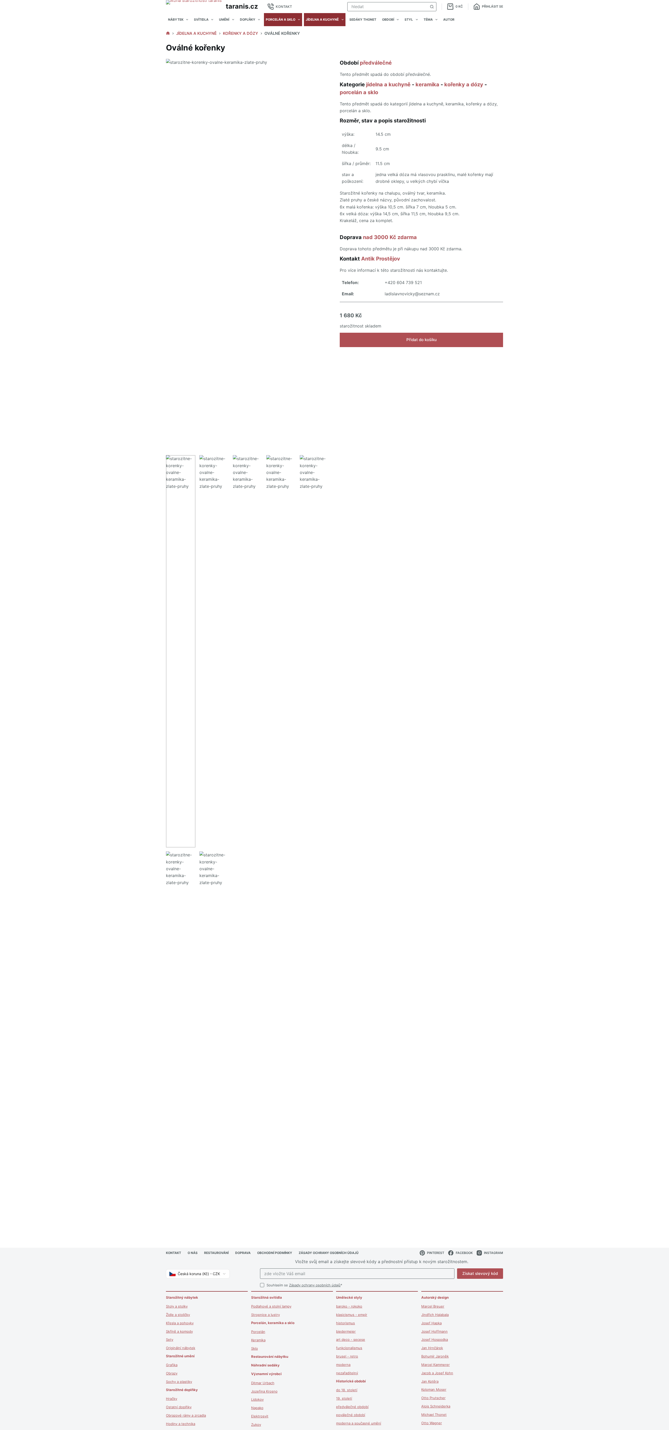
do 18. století (346, 1390)
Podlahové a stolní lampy (271, 1306)
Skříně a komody (179, 1331)
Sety (169, 1339)
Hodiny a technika (180, 1424)
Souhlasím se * (304, 1285)
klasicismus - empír (351, 1315)
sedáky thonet (362, 19)
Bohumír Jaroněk (435, 1356)
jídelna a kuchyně (322, 19)
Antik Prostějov (380, 259)
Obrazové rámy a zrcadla (186, 1415)
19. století (344, 1398)
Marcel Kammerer (435, 1365)
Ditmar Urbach (262, 1383)
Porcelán (258, 1332)
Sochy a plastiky (179, 1382)
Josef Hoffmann (434, 1331)
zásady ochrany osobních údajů (329, 1253)
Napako (257, 1408)
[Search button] (432, 6)
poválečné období (350, 1415)
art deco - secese (350, 1339)
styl (409, 19)
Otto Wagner (431, 1423)
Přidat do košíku (421, 339)
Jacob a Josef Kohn (437, 1373)
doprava (243, 1253)
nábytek (175, 19)
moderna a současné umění (358, 1423)
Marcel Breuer (432, 1306)
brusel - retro (347, 1356)
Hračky (171, 1399)
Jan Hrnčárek (432, 1348)
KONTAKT (284, 6)
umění (224, 19)
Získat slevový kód (480, 1273)
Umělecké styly (349, 1297)
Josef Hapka (431, 1323)
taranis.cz (242, 6)
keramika (427, 84)
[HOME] (168, 33)
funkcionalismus (349, 1348)
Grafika (171, 1365)
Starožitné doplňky (182, 1390)
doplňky (247, 19)
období (388, 19)
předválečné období (352, 1407)
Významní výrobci (266, 1374)
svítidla (201, 19)
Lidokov (257, 1399)
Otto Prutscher (433, 1398)
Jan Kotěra (430, 1381)
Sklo (254, 1348)
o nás (193, 1253)
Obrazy (171, 1373)
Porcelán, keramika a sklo (273, 1323)
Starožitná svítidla (266, 1297)
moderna (343, 1365)
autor (448, 19)
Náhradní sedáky (265, 1365)
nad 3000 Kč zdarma (390, 237)
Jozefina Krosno (264, 1391)
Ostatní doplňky (179, 1407)
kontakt (173, 1253)
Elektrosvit (259, 1416)
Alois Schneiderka (435, 1406)
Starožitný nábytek (182, 1297)
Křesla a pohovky (180, 1323)
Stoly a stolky (177, 1306)
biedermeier (346, 1331)
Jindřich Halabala (435, 1315)
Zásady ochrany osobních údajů (315, 1285)
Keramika (258, 1340)
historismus (345, 1323)
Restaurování (216, 1253)
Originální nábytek (180, 1348)
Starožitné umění (180, 1356)
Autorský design (435, 1297)
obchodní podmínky (274, 1253)
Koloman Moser (433, 1389)
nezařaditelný (347, 1373)
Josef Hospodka (434, 1339)
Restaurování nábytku (269, 1356)
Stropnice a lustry (265, 1315)
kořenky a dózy (463, 84)
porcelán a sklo (280, 19)
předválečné (376, 63)
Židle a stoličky (178, 1315)
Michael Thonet (434, 1414)
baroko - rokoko (349, 1306)
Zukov (256, 1424)
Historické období (351, 1381)
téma (428, 19)
